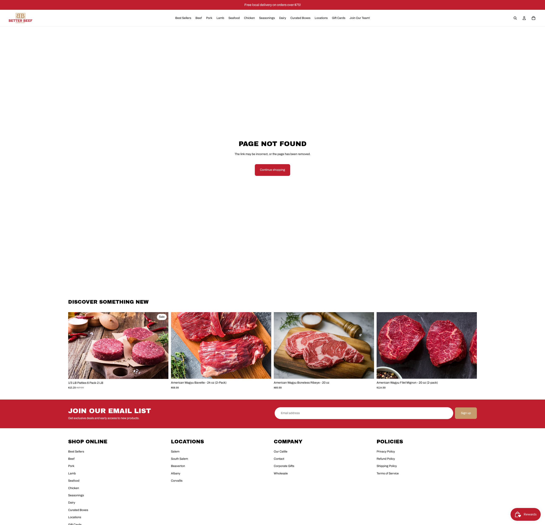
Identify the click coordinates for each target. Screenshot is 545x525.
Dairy (71, 502)
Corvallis (176, 480)
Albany (175, 473)
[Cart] (533, 18)
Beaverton (178, 466)
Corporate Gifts (284, 466)
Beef (71, 458)
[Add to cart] (162, 372)
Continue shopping (272, 169)
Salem (175, 451)
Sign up (466, 413)
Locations (74, 517)
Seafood (73, 480)
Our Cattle (280, 451)
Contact (279, 458)
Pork (71, 466)
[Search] (515, 18)
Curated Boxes (78, 510)
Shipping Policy (387, 466)
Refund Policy (386, 458)
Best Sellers (76, 451)
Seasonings (76, 495)
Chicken (73, 488)
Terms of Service (388, 473)
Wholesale (281, 473)
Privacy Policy (386, 451)
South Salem (179, 458)
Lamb (72, 473)
